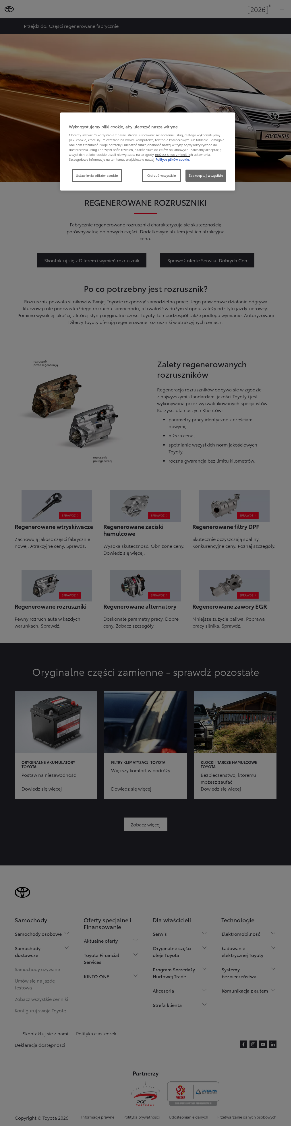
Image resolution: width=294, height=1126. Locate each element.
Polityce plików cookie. (173, 159)
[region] (147, 151)
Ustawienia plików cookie (97, 175)
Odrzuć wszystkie (161, 175)
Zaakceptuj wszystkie (206, 175)
